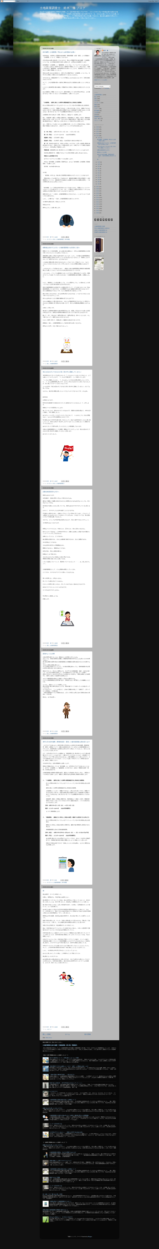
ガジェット (97, 120)
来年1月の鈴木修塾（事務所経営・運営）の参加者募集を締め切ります (66, 742)
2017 (97, 195)
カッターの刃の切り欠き (55, 1123)
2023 (97, 133)
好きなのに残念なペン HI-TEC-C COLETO (60, 1217)
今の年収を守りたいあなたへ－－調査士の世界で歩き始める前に (66, 1132)
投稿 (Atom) (49, 1037)
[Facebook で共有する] (66, 237)
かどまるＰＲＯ (53, 1091)
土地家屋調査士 (60, 239)
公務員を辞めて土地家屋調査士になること (60, 1201)
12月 (99, 137)
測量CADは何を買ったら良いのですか (52, 1108)
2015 (97, 199)
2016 (97, 197)
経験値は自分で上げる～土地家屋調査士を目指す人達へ (61, 247)
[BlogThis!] (63, 237)
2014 (97, 202)
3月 (99, 179)
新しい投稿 (47, 1034)
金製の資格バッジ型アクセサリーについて (60, 1160)
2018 (97, 193)
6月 (99, 173)
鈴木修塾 (67, 239)
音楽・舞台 (97, 118)
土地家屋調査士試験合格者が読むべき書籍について (62, 1099)
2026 (97, 127)
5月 (99, 175)
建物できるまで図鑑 (54, 1177)
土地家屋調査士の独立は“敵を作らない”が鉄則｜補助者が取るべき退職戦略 (69, 1115)
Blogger (90, 1236)
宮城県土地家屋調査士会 (100, 232)
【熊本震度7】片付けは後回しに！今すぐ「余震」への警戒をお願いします (68, 1066)
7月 (99, 170)
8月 (99, 168)
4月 (99, 177)
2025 (97, 129)
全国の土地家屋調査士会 (100, 230)
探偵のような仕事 (49, 654)
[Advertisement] (79, 33)
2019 (97, 191)
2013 (97, 204)
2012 (97, 206)
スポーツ (49, 1029)
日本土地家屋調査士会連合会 (101, 228)
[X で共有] (65, 237)
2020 (97, 188)
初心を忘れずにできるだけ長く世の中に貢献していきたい (62, 372)
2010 (97, 210)
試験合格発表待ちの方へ (51, 492)
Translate (106, 88)
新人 (54, 239)
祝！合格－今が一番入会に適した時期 (52, 1194)
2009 (97, 213)
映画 (95, 106)
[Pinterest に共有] (68, 237)
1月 (99, 184)
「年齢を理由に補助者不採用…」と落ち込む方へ (62, 1074)
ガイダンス (50, 239)
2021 (97, 186)
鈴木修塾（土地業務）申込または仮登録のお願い (59, 52)
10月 (99, 164)
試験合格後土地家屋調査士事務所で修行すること (55, 1209)
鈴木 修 (105, 50)
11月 (99, 162)
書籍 (95, 104)
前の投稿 (87, 1034)
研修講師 (96, 116)
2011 (97, 208)
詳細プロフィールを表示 (100, 80)
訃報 (95, 114)
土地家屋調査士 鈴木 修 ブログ (63, 8)
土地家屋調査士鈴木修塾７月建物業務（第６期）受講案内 (60, 1045)
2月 (99, 181)
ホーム (67, 1034)
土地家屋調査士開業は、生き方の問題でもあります (62, 1152)
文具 (95, 100)
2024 (97, 131)
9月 (99, 166)
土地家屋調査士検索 (99, 226)
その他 (96, 112)
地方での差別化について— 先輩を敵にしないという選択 (64, 1057)
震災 (95, 98)
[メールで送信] (62, 237)
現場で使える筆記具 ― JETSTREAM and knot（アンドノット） (66, 1083)
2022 (97, 135)
